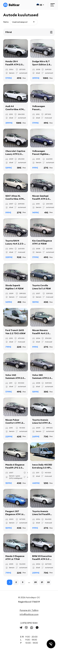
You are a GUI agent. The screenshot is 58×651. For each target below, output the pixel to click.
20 (35, 582)
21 (42, 582)
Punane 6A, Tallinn (29, 610)
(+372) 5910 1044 (29, 622)
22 (48, 582)
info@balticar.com (29, 614)
